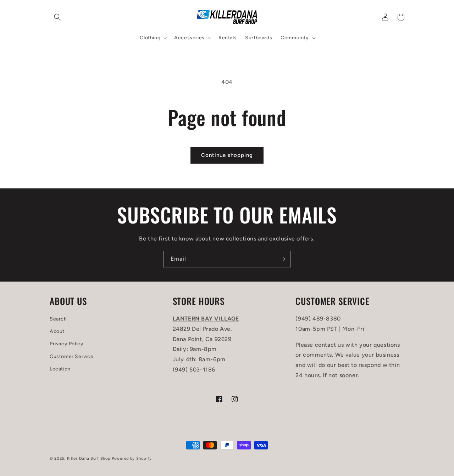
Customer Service (72, 356)
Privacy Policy (66, 344)
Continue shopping (227, 155)
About (57, 331)
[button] (57, 17)
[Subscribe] (282, 259)
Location (60, 369)
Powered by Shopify (132, 458)
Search (58, 319)
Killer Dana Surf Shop (89, 458)
